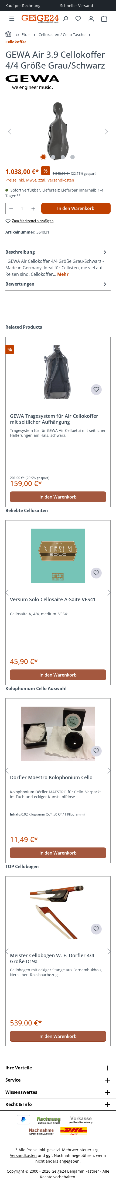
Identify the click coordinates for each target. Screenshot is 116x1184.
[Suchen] (65, 18)
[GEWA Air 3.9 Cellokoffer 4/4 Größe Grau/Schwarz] (58, 131)
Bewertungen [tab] (20, 284)
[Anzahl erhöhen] (33, 208)
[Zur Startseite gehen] (40, 18)
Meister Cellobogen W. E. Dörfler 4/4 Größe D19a (52, 958)
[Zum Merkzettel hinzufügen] (96, 389)
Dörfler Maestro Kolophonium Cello (51, 777)
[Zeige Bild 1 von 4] (43, 157)
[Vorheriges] (9, 131)
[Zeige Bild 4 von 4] (72, 157)
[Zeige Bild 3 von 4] (63, 157)
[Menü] (11, 18)
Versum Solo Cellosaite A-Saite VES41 (52, 599)
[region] (58, 131)
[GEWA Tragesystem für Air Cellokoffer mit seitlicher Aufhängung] (58, 372)
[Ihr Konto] (91, 18)
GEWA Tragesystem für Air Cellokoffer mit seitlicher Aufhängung (54, 419)
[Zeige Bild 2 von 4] (53, 157)
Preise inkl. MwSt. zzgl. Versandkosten (39, 180)
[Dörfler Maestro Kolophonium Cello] (58, 734)
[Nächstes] (107, 131)
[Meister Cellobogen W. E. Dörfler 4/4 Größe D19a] (58, 912)
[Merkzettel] (78, 18)
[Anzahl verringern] (11, 208)
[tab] (56, 263)
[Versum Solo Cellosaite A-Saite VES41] (58, 556)
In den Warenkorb (75, 208)
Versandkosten (23, 1155)
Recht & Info (18, 1104)
